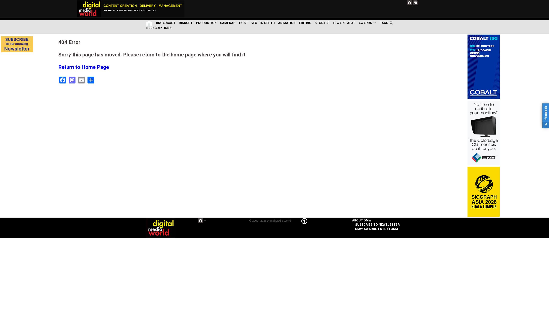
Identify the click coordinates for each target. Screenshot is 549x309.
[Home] (149, 23)
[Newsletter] (17, 44)
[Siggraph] (484, 192)
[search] (392, 23)
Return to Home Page (83, 67)
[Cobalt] (484, 66)
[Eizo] (484, 133)
